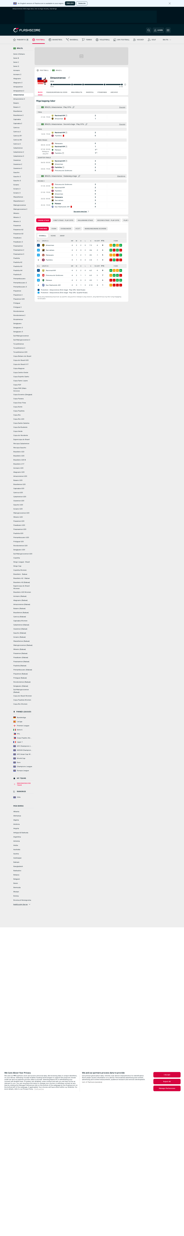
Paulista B (17, 274)
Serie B (16, 58)
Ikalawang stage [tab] (85, 220)
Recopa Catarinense (21, 443)
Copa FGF (17, 385)
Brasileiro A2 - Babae (21, 578)
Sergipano (17, 323)
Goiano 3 (16, 193)
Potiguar (16, 303)
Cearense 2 (17, 164)
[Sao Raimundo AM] (43, 285)
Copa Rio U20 (18, 419)
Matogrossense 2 (20, 209)
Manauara (50, 255)
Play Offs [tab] (128, 220)
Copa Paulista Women (22, 700)
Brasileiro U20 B (19, 460)
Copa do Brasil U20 (20, 360)
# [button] (37, 241)
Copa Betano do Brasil (22, 356)
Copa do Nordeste (20, 435)
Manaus (49, 280)
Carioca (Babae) (19, 617)
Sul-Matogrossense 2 (21, 340)
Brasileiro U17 (18, 464)
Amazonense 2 (19, 99)
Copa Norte (17, 407)
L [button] (85, 241)
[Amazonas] (43, 245)
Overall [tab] (42, 236)
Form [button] (116, 241)
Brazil (59, 70)
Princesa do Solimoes (54, 275)
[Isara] (170, 3)
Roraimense (18, 319)
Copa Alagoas (19, 368)
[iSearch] (148, 30)
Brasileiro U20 (18, 456)
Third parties (39, 1089)
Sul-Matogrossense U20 (22, 554)
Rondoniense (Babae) (22, 682)
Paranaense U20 (19, 529)
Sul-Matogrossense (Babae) (21, 690)
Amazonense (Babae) (21, 604)
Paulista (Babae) (19, 666)
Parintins (49, 260)
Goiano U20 (17, 509)
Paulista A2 (17, 262)
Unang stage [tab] (43, 220)
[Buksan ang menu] (168, 30)
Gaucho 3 (17, 181)
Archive (114, 92)
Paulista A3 (17, 266)
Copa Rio (17, 415)
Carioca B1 (17, 136)
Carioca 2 (17, 132)
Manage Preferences (167, 1088)
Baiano (16, 103)
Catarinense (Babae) (21, 625)
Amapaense (18, 87)
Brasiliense (17, 111)
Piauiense (17, 291)
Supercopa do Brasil (21, 439)
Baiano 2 (16, 107)
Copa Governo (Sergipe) (22, 394)
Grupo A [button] (45, 241)
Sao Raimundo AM (53, 285)
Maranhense (18, 197)
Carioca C (17, 144)
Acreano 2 (17, 74)
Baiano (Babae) (19, 608)
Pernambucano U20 (21, 537)
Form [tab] (53, 229)
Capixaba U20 (18, 488)
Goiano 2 (16, 189)
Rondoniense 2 (19, 315)
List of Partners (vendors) (92, 1082)
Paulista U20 (18, 533)
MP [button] (72, 241)
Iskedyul (90, 92)
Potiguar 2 (17, 307)
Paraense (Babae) (20, 653)
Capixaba (17, 119)
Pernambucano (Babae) (22, 670)
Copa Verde (17, 431)
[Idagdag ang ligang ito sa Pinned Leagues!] (69, 78)
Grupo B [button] (45, 266)
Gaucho (16, 172)
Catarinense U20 (19, 497)
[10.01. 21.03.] (88, 84)
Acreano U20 (18, 468)
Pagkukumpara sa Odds (56, 92)
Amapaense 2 (18, 91)
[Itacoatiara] (43, 250)
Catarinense (18, 148)
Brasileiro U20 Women (22, 592)
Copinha (16, 558)
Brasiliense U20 (19, 484)
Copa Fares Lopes (20, 381)
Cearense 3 (17, 168)
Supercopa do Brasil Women (21, 587)
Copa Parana (18, 399)
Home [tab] (53, 236)
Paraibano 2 (18, 242)
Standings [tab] (42, 229)
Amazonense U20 (20, 476)
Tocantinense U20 (20, 352)
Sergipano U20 (19, 550)
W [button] (76, 241)
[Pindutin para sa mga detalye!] (81, 117)
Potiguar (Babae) (20, 678)
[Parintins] (43, 260)
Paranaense (18, 246)
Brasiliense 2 (18, 115)
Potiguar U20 (18, 541)
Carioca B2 (17, 140)
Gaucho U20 (18, 505)
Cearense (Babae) (20, 629)
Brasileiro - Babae (20, 574)
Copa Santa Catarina (21, 423)
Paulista (16, 258)
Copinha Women (20, 570)
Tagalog (82, 3)
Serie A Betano (19, 54)
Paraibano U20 (19, 525)
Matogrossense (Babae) (22, 645)
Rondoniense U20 (20, 546)
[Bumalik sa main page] (32, 30)
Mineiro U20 (18, 517)
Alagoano (17, 78)
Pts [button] (102, 241)
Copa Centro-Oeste (20, 372)
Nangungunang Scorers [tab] (95, 229)
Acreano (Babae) (19, 596)
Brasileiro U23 (18, 452)
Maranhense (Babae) (21, 641)
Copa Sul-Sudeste (20, 427)
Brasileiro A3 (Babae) (21, 582)
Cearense (17, 160)
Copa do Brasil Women (22, 696)
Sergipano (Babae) (20, 686)
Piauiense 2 (17, 295)
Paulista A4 (17, 270)
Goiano (16, 185)
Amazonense (18, 95)
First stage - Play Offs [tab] (63, 220)
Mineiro (16, 213)
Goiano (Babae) (19, 637)
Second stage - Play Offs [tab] (108, 220)
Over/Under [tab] (66, 229)
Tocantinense (18, 344)
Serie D (16, 66)
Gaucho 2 (17, 176)
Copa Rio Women (20, 704)
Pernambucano (19, 278)
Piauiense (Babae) (20, 674)
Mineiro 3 (17, 221)
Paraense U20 (18, 521)
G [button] (90, 241)
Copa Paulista (18, 411)
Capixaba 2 (17, 123)
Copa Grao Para (19, 403)
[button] (125, 84)
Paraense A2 (18, 230)
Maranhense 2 (18, 201)
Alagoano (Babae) (20, 600)
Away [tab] (62, 236)
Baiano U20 (17, 480)
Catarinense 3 (18, 156)
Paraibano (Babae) (20, 657)
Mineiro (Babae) (19, 649)
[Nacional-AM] (43, 270)
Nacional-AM (51, 270)
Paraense (17, 225)
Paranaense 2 (18, 250)
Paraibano (17, 238)
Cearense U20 (18, 501)
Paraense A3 (18, 234)
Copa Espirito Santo (21, 376)
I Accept (167, 1075)
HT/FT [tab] (77, 229)
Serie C (16, 62)
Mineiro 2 (17, 217)
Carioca (16, 127)
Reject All (167, 1081)
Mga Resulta (76, 92)
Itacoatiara (50, 250)
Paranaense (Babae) (21, 661)
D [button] (80, 241)
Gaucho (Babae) (19, 633)
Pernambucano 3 (20, 287)
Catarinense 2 (18, 152)
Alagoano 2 (17, 83)
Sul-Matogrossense (21, 336)
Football (44, 70)
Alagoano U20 (18, 472)
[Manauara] (43, 255)
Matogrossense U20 (21, 513)
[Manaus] (43, 280)
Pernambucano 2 (20, 283)
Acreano (16, 70)
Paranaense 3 (18, 254)
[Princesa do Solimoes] (43, 275)
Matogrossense (19, 205)
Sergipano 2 (18, 327)
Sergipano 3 (18, 332)
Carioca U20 (18, 492)
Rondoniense (18, 311)
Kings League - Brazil (21, 562)
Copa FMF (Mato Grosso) (19, 389)
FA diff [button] (97, 241)
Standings (102, 92)
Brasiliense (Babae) (21, 612)
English (70, 3)
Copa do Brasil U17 (20, 364)
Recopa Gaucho (19, 448)
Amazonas (50, 245)
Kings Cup (17, 566)
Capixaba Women (20, 621)
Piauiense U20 (19, 299)
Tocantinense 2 (19, 348)
